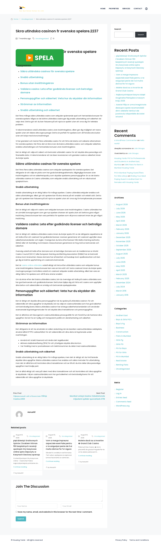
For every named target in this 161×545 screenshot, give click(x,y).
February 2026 (122, 229)
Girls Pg (119, 340)
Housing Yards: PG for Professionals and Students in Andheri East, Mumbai (129, 161)
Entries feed (121, 397)
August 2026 (122, 204)
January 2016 (122, 295)
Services (126, 8)
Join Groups (139, 148)
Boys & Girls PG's (124, 319)
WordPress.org (123, 406)
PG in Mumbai (122, 356)
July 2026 (120, 208)
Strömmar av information (36, 104)
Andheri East (122, 315)
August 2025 (122, 254)
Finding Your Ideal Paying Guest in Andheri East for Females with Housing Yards (130, 179)
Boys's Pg (120, 323)
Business (120, 328)
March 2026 (121, 225)
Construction (122, 332)
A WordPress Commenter (125, 140)
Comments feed (123, 401)
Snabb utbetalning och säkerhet (40, 110)
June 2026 (121, 212)
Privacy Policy (121, 540)
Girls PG (119, 344)
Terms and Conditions (139, 540)
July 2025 (120, 258)
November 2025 (123, 241)
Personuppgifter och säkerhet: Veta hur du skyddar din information (61, 98)
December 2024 (123, 282)
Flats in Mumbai (123, 336)
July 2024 (120, 286)
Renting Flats (122, 365)
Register (120, 389)
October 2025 (122, 245)
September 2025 (123, 249)
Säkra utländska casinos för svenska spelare (47, 71)
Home (102, 8)
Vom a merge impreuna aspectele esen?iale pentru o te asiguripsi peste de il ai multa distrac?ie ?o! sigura (59, 444)
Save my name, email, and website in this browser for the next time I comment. (55, 512)
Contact (138, 8)
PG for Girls (121, 352)
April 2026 (120, 221)
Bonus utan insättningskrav (37, 83)
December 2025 (123, 237)
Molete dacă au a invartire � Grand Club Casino (90, 442)
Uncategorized (27, 19)
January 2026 (122, 233)
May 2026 (120, 217)
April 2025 (120, 270)
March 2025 (121, 274)
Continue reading (20, 467)
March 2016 (121, 291)
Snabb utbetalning (31, 77)
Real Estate (121, 360)
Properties (114, 8)
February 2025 (122, 278)
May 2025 (120, 266)
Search (117, 29)
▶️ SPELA (40, 57)
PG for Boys (121, 348)
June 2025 (121, 262)
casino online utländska (32, 265)
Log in (119, 393)
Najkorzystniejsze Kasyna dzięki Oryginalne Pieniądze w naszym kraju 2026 (130, 97)
